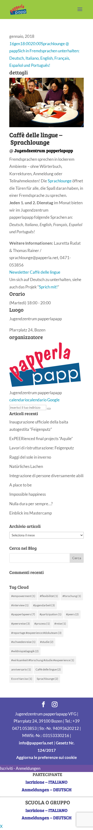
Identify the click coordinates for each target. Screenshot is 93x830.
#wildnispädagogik (25, 651)
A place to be (20, 484)
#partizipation (51, 614)
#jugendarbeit (44, 605)
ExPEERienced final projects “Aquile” (41, 438)
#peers (72, 614)
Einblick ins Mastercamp (30, 512)
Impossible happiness (27, 494)
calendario (18, 399)
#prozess (42, 623)
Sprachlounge (60, 180)
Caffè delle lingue (48, 669)
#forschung (71, 596)
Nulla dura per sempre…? (31, 503)
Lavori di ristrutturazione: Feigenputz (41, 447)
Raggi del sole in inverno (30, 457)
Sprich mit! (48, 286)
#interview (20, 605)
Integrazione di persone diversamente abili (46, 475)
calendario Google (44, 399)
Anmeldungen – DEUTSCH (47, 789)
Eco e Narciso (21, 678)
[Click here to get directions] (49, 408)
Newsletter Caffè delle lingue (34, 272)
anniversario (21, 669)
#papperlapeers (23, 614)
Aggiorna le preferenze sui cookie (46, 757)
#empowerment (23, 596)
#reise (60, 623)
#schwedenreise (23, 642)
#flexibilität (49, 596)
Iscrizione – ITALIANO (46, 782)
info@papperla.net (36, 742)
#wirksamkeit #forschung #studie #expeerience (42, 660)
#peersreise (20, 623)
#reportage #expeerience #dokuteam (36, 633)
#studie (46, 642)
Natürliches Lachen (26, 466)
